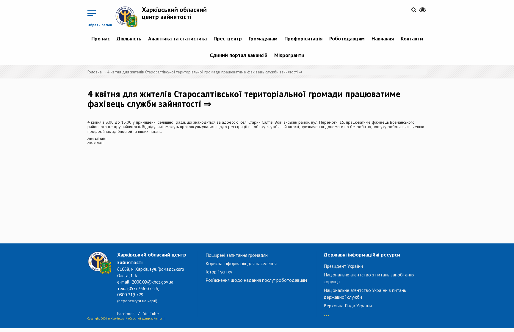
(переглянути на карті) (137, 300)
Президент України (343, 266)
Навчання (383, 38)
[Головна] (128, 16)
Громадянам (263, 38)
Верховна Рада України (348, 306)
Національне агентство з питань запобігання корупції (369, 278)
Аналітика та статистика (177, 38)
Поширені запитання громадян (237, 255)
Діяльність (129, 38)
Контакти (412, 38)
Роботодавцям (347, 38)
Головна (94, 72)
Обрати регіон (99, 25)
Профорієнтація (303, 38)
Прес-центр (228, 38)
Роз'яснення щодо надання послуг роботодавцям (256, 280)
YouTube (151, 313)
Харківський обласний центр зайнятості (174, 13)
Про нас (100, 38)
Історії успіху (219, 272)
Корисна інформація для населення (241, 263)
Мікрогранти (289, 55)
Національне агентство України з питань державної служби (365, 293)
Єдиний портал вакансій (238, 55)
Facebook (125, 313)
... (326, 313)
